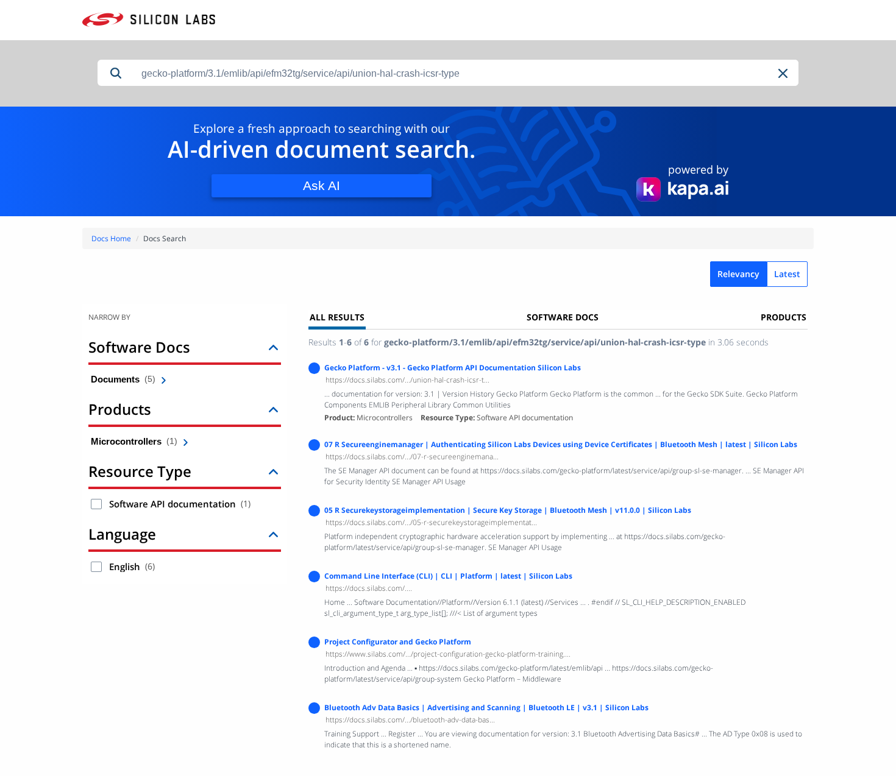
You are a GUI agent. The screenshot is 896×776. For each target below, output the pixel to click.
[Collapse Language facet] (273, 534)
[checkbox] (96, 504)
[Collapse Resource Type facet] (273, 471)
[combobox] (466, 73)
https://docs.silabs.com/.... (368, 588)
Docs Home (111, 238)
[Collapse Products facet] (273, 409)
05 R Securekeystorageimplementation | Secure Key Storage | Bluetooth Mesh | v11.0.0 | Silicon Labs (507, 510)
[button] (783, 73)
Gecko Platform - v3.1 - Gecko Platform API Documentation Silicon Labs (452, 367)
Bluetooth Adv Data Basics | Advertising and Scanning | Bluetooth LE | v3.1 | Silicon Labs (486, 707)
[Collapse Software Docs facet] (273, 347)
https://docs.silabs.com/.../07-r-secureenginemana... (412, 456)
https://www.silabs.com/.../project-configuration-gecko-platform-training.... (448, 654)
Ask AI (321, 185)
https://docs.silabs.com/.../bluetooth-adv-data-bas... (410, 719)
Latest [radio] (787, 274)
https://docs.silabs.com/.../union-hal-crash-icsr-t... (407, 380)
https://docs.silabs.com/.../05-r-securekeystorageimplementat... (431, 522)
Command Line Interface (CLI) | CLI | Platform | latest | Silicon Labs (448, 576)
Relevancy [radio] (738, 274)
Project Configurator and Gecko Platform (397, 642)
